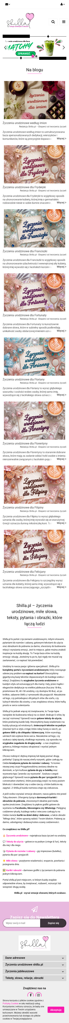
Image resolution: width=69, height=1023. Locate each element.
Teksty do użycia (14, 841)
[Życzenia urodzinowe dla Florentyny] (34, 420)
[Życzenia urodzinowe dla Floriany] (34, 356)
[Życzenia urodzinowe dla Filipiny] (34, 485)
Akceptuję (56, 1009)
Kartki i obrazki (13, 870)
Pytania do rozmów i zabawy (20, 851)
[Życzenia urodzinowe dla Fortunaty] (34, 292)
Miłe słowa (11, 860)
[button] (34, 958)
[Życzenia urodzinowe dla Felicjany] (34, 549)
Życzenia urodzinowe (17, 835)
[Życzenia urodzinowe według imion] (34, 100)
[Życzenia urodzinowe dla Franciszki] (34, 228)
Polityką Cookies (11, 1003)
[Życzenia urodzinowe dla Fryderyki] (34, 164)
